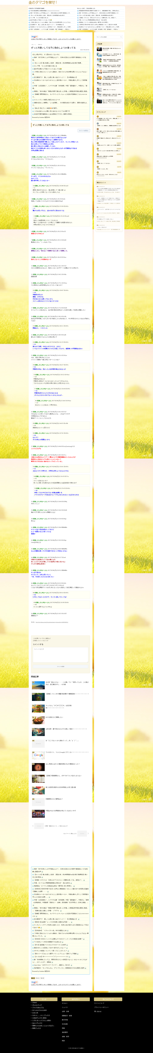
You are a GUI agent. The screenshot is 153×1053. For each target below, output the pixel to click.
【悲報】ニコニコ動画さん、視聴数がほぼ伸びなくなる (109, 125)
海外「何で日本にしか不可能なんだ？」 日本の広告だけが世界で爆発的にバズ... (50, 13)
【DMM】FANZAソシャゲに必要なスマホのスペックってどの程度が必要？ (58, 939)
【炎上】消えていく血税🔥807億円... (46, 108)
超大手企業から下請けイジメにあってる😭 (41, 20)
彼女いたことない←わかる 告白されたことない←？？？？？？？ (107, 175)
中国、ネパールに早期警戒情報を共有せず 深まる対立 (93, 20)
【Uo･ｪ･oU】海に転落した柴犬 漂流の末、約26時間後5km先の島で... (48, 15)
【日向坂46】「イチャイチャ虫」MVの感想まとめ (50, 930)
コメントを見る (84, 130)
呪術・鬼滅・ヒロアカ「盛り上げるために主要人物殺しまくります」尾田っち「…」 (109, 132)
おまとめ (35, 1012)
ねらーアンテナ (37, 1023)
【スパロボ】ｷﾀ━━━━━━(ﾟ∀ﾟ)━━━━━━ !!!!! (51, 956)
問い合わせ (97, 1011)
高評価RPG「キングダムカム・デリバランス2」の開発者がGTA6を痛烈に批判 (59, 968)
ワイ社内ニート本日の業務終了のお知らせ (47, 942)
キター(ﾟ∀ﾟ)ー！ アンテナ (41, 1015)
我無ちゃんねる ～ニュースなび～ (43, 1025)
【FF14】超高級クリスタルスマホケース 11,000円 (50, 945)
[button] (121, 37)
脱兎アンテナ (36, 1028)
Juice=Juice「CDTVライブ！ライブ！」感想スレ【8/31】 (52, 965)
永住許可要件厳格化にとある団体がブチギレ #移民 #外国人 (53, 114)
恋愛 (43, 978)
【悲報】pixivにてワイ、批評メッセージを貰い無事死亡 (109, 145)
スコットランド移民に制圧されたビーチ (47, 100)
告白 (39, 978)
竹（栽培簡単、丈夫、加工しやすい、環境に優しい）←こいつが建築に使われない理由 (109, 119)
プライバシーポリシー (101, 1007)
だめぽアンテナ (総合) (39, 1018)
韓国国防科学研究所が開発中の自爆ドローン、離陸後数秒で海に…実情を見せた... (99, 10)
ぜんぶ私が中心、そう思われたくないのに (46, 54)
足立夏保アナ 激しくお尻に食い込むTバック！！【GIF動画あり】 (47, 24)
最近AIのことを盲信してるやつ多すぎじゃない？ (50, 948)
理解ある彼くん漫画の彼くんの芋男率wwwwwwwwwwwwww (105, 157)
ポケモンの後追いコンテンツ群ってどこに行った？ (50, 951)
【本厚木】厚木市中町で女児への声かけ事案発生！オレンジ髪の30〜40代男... (98, 24)
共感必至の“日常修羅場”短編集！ (37, 8)
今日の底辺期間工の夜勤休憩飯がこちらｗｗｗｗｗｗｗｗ (44, 10)
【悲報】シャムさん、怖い (102, 168)
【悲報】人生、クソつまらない (103, 163)
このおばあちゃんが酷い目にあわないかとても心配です (52, 111)
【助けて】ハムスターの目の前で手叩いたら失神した (108, 150)
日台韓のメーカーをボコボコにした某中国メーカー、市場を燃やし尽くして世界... (50, 27)
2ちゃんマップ (37, 1005)
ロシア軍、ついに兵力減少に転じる (39, 17)
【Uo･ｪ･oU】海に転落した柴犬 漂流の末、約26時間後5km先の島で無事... (58, 63)
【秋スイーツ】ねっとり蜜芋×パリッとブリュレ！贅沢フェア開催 (55, 953)
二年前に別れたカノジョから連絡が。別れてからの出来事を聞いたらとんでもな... (50, 22)
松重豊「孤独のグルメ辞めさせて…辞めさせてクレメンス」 (109, 139)
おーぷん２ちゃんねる (39, 1010)
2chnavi (34, 1002)
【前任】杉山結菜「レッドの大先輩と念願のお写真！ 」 (52, 922)
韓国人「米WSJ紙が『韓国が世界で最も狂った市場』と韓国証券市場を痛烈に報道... (61, 91)
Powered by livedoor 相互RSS (41, 117)
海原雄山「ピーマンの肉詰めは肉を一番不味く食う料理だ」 (94, 22)
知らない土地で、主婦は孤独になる (86, 8)
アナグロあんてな (38, 1007)
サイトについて (99, 1003)
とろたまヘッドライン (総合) (41, 1020)
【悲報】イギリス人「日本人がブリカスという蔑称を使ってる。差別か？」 (98, 17)
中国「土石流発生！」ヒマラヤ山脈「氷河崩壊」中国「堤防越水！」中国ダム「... (50, 29)
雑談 (34, 978)
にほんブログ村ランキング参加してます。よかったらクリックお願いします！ (56, 39)
